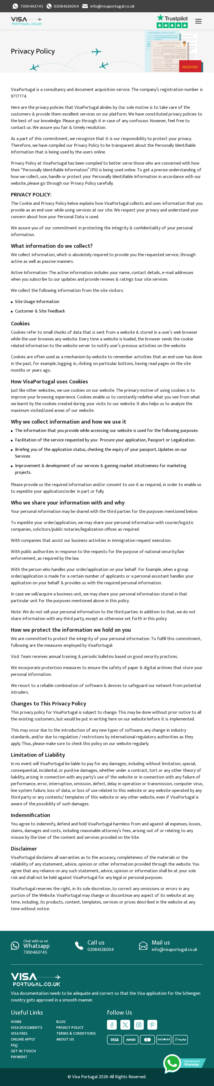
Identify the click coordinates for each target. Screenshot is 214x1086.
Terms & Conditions (76, 1033)
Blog (60, 1021)
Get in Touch (23, 1051)
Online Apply (23, 1039)
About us (65, 1039)
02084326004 (66, 6)
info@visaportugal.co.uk (112, 6)
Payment (19, 1057)
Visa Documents (26, 1027)
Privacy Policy (70, 1027)
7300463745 (31, 6)
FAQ (14, 1045)
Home (16, 1021)
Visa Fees (19, 1033)
